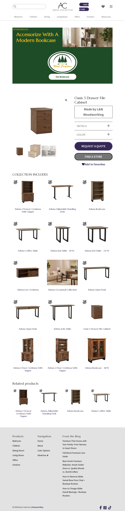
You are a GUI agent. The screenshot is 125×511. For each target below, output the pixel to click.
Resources (106, 16)
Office (77, 16)
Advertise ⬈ (42, 455)
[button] (66, 100)
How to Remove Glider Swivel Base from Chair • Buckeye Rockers (73, 480)
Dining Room (18, 450)
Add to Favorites (95, 164)
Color (81, 134)
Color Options (43, 450)
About (40, 445)
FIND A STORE (93, 157)
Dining (47, 16)
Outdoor (90, 16)
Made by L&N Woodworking (93, 112)
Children (33, 16)
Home (40, 441)
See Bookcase (62, 76)
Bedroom (18, 16)
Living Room (62, 16)
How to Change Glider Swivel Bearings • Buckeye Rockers (74, 492)
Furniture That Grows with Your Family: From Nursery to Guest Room (74, 444)
